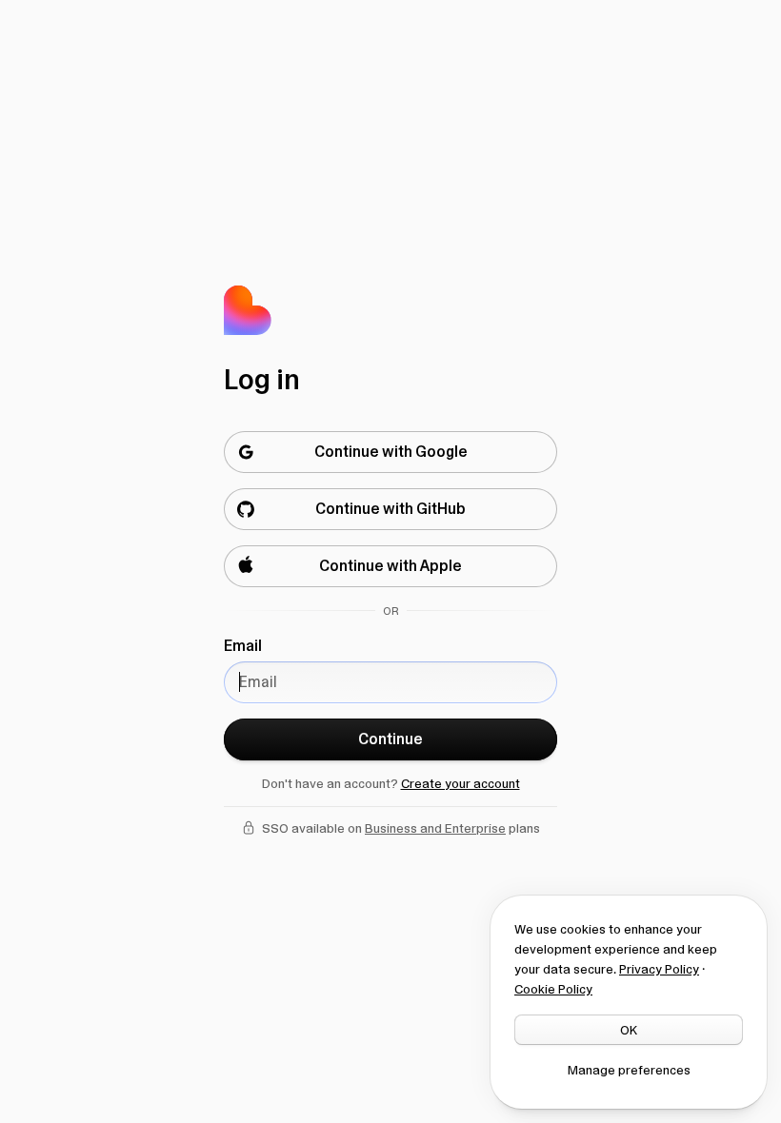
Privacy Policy (659, 968)
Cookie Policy (553, 988)
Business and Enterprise (435, 828)
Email (243, 646)
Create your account (460, 783)
